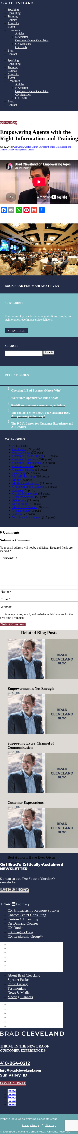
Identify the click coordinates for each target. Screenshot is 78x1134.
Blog (10, 50)
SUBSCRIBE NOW (14, 889)
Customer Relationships (26, 462)
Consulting (14, 13)
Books (11, 26)
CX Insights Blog (20, 932)
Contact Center (31, 146)
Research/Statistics (23, 497)
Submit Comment (12, 624)
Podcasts (17, 490)
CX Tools (21, 47)
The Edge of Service (24, 507)
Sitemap (50, 1125)
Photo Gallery (18, 984)
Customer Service (47, 146)
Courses (12, 19)
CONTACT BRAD (13, 1083)
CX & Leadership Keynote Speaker (33, 910)
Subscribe (16, 330)
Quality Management (17, 149)
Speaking (13, 9)
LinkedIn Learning (23, 476)
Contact (12, 54)
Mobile (16, 479)
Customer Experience (25, 459)
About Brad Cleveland (24, 975)
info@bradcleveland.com (20, 1070)
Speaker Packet (19, 980)
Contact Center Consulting (27, 915)
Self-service (19, 500)
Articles (19, 33)
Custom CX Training (23, 919)
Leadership (19, 473)
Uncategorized (21, 510)
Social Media (20, 503)
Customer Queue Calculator (31, 40)
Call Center (18, 146)
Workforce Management (26, 517)
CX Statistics (23, 43)
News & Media (19, 993)
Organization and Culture (27, 486)
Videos (31, 149)
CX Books (15, 928)
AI (14, 445)
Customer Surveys (23, 469)
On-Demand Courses (23, 923)
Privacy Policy (30, 1125)
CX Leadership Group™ (26, 936)
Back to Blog (8, 123)
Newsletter (21, 37)
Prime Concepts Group (43, 1118)
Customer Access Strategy (28, 456)
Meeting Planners (20, 997)
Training (13, 16)
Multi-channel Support (25, 483)
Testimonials (17, 988)
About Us (13, 23)
